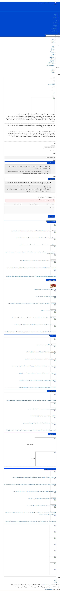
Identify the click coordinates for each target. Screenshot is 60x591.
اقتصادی (55, 17)
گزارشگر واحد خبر (51, 84)
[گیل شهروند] (47, 2)
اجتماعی (55, 19)
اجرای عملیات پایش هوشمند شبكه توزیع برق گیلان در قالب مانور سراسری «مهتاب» (41, 351)
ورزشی (55, 22)
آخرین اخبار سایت (51, 147)
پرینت (53, 95)
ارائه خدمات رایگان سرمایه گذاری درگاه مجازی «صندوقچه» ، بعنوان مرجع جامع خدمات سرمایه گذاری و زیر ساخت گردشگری (33, 230)
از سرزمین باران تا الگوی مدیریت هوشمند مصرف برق (37, 191)
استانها (55, 14)
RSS (53, 42)
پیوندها (52, 40)
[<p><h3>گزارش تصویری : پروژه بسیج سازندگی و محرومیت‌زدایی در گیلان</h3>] (53, 559)
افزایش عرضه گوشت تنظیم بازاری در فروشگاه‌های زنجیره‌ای (45, 289)
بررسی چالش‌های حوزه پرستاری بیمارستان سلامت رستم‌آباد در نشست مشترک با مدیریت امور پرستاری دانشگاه (36, 237)
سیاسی (55, 15)
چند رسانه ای (54, 30)
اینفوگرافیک (54, 28)
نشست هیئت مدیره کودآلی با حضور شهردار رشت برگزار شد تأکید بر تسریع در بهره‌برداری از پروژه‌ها (38, 260)
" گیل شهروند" (44, 584)
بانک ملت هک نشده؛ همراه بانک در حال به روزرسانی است (45, 296)
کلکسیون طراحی (48, 589)
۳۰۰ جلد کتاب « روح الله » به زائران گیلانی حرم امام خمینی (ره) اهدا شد (43, 415)
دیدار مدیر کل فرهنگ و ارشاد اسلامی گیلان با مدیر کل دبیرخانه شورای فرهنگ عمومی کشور (39, 423)
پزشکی (55, 25)
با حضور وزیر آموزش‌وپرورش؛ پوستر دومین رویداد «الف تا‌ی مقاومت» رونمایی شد (41, 408)
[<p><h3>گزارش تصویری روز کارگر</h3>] (53, 534)
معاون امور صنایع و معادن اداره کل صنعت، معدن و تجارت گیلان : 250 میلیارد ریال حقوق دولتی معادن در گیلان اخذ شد (35, 324)
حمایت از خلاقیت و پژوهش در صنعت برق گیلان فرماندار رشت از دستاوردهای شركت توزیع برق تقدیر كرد (37, 387)
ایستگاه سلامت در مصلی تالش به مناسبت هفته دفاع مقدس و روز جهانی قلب (42, 498)
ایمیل (54, 92)
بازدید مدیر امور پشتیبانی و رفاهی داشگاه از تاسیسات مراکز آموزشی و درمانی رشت (35, 114)
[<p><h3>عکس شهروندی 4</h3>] (53, 546)
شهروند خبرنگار (53, 31)
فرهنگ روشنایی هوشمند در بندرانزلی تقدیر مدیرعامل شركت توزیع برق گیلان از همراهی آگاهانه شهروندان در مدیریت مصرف (34, 365)
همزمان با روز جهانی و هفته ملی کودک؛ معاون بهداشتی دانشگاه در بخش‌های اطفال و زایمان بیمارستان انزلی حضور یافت (34, 491)
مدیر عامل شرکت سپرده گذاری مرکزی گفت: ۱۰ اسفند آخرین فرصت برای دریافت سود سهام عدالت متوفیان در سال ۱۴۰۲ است (33, 317)
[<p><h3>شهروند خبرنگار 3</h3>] (53, 553)
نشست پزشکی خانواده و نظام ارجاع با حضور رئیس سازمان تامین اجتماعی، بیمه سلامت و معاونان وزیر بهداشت (36, 373)
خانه (56, 12)
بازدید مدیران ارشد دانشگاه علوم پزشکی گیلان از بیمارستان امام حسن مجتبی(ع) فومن (40, 358)
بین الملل (55, 23)
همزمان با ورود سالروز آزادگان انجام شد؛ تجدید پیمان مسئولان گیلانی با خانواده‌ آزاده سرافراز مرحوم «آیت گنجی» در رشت (34, 477)
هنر (56, 20)
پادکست (55, 26)
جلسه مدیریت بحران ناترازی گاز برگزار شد (48, 310)
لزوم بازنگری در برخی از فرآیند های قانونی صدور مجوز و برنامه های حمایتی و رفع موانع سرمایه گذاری (28, 189)
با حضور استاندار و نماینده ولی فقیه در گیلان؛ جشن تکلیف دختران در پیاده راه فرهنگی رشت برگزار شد (38, 380)
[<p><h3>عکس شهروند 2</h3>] (53, 565)
